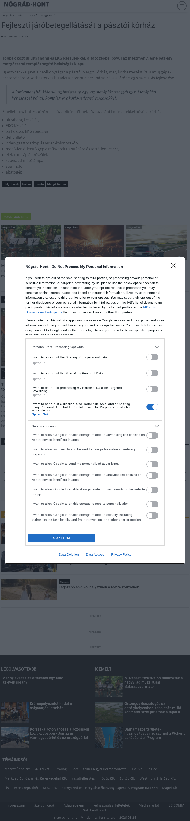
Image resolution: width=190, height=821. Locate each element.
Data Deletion (69, 554)
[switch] (152, 357)
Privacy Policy (121, 554)
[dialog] (95, 410)
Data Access (95, 554)
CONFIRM (61, 538)
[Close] (175, 267)
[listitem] (95, 346)
